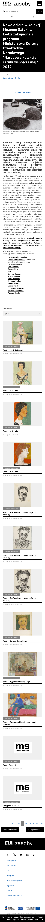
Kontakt (9, 891)
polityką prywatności (29, 919)
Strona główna (8, 78)
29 (42, 823)
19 (8, 823)
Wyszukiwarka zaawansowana (22, 17)
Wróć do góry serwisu (14, 896)
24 (26, 823)
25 (30, 823)
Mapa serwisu (11, 866)
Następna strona (34, 830)
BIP (8, 871)
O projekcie (10, 876)
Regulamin (10, 886)
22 (19, 823)
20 (12, 823)
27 (37, 823)
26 (33, 823)
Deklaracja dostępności (14, 881)
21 (15, 823)
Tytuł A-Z (7, 314)
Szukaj (39, 11)
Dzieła (17, 78)
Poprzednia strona (10, 830)
